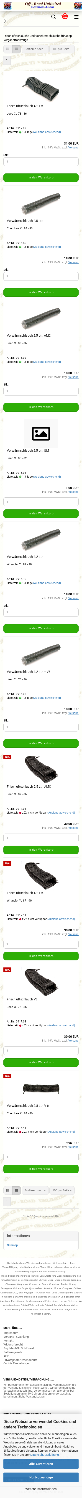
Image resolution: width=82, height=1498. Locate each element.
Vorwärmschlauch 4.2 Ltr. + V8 (29, 672)
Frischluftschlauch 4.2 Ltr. (25, 106)
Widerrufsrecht (13, 1344)
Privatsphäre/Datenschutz (20, 1359)
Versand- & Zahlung (16, 1336)
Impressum (10, 1332)
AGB (6, 1356)
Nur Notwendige (41, 1477)
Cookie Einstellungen (16, 1363)
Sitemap (12, 1245)
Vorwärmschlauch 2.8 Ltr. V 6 (28, 1105)
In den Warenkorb (41, 177)
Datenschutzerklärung (44, 1454)
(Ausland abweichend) (47, 132)
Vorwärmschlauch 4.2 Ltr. (25, 557)
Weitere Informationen (41, 1489)
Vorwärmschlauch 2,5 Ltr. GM (28, 450)
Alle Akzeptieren (41, 1464)
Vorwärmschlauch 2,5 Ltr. (25, 221)
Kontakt (8, 1340)
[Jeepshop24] (41, 5)
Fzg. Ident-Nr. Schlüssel (18, 1348)
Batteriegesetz (12, 1352)
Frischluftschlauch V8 (22, 999)
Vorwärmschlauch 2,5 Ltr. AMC (29, 335)
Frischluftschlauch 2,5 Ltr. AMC (29, 786)
